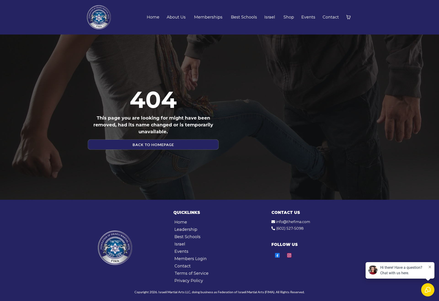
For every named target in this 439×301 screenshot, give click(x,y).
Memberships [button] (209, 17)
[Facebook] (277, 255)
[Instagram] (289, 255)
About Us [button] (177, 17)
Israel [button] (270, 17)
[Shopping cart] (348, 17)
